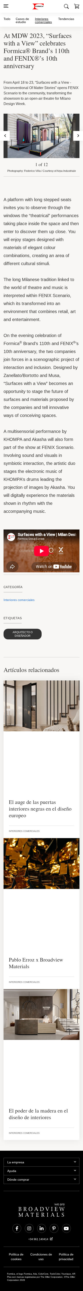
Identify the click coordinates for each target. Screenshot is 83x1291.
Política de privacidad (66, 1239)
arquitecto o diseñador (21, 624)
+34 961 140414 (38, 1221)
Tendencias (66, 19)
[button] (76, 7)
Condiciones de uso (41, 1237)
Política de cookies (16, 1237)
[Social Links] (17, 1210)
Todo (7, 19)
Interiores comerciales (44, 20)
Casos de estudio (21, 20)
